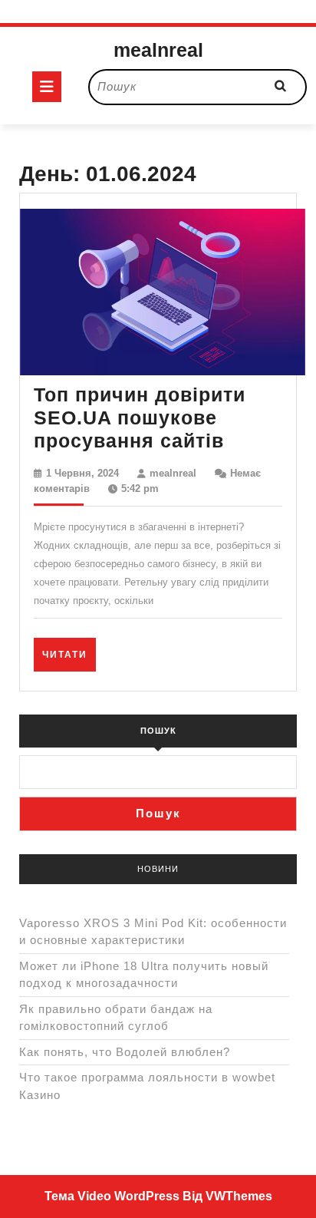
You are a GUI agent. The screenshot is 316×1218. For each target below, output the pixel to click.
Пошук (158, 730)
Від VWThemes (227, 1196)
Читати (69, 654)
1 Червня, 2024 (82, 473)
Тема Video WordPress (111, 1196)
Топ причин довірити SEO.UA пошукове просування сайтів (139, 417)
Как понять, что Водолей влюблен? (124, 1051)
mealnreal (158, 50)
